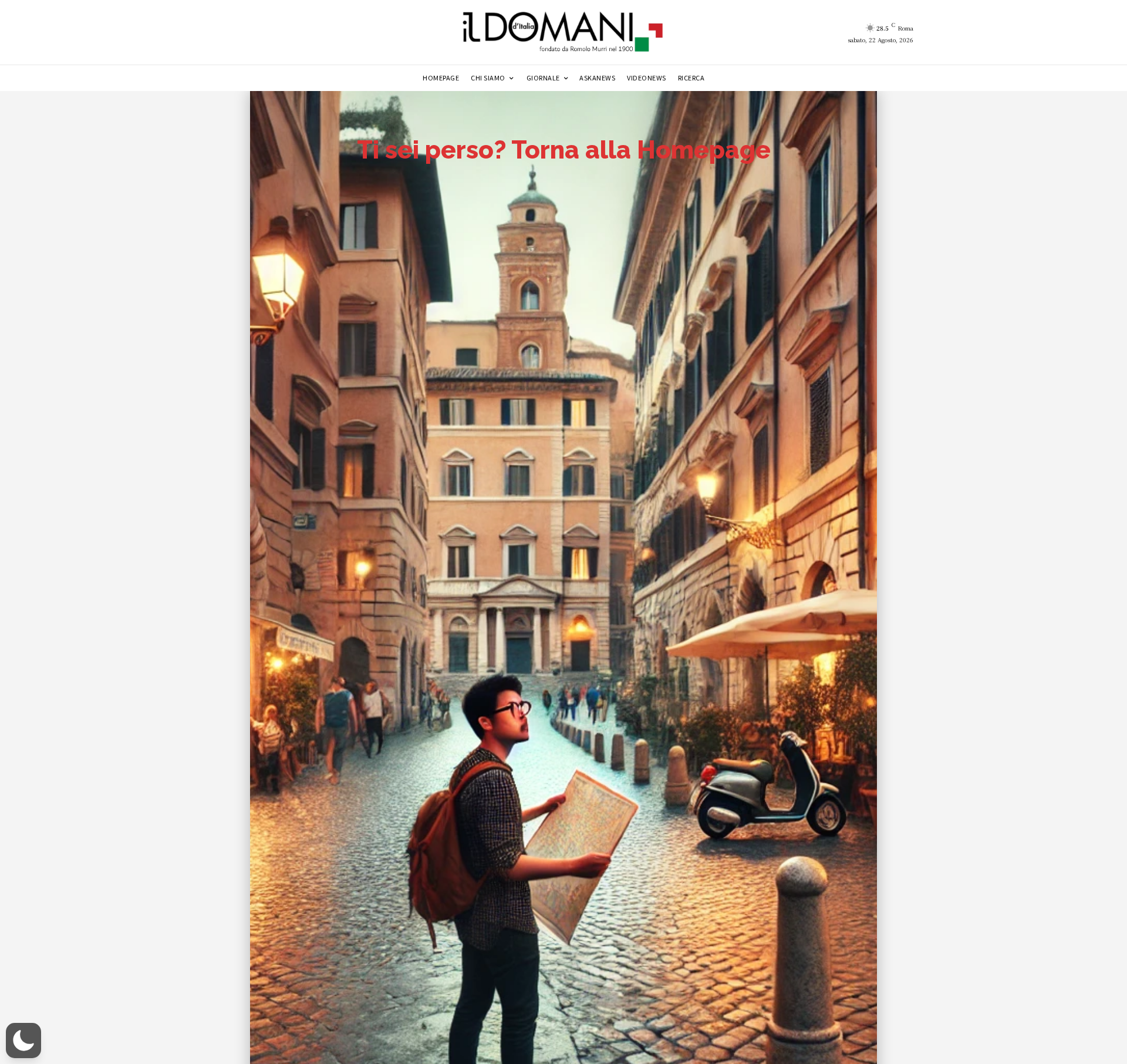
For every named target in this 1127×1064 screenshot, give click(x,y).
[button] (23, 1040)
